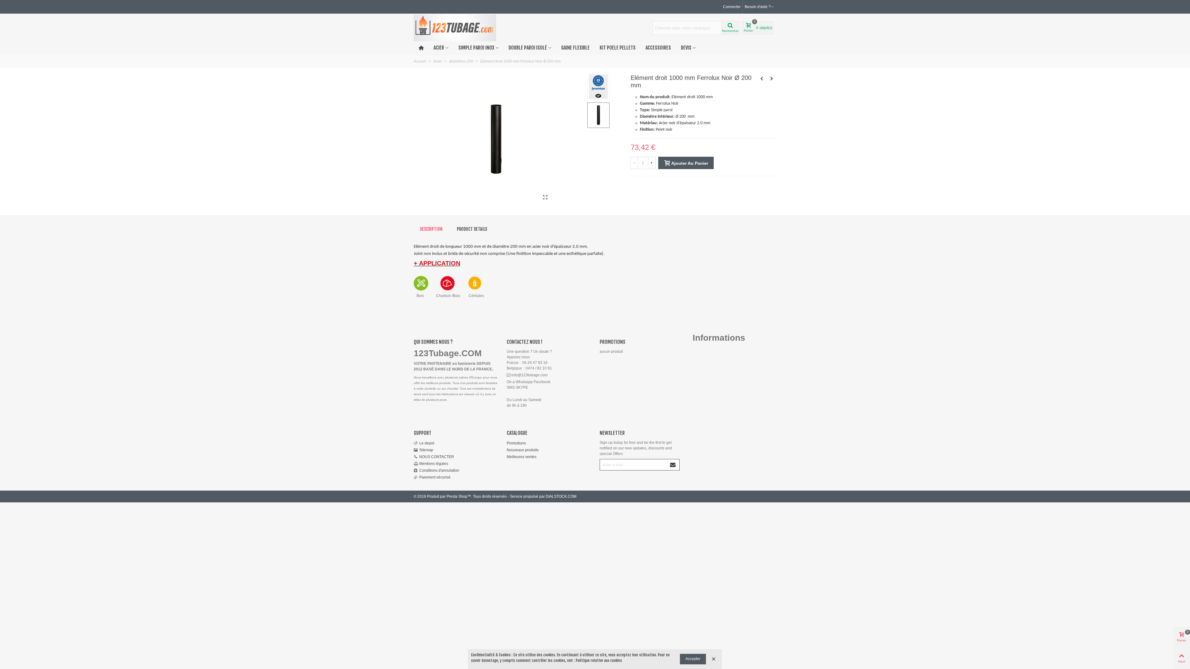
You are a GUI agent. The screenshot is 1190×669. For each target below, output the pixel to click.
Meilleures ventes (521, 457)
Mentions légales (433, 463)
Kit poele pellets (618, 48)
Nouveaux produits (523, 450)
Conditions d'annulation (439, 470)
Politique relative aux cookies (599, 660)
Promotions (612, 342)
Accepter (692, 659)
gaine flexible (575, 48)
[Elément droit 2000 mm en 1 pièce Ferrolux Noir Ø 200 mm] (761, 78)
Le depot (426, 443)
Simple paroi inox (476, 48)
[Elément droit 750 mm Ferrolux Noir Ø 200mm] (771, 78)
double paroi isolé (528, 48)
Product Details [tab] (472, 229)
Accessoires (658, 48)
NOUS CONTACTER (436, 457)
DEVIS (686, 48)
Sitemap (426, 450)
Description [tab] (431, 229)
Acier (439, 48)
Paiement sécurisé (435, 477)
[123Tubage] (455, 28)
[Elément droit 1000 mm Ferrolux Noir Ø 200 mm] (545, 197)
